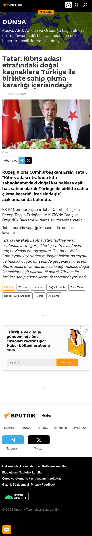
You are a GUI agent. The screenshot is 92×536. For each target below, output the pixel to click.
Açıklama (53, 295)
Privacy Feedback (43, 484)
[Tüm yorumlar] (6, 529)
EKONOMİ (59, 428)
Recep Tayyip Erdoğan (17, 295)
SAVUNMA (78, 428)
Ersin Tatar (76, 287)
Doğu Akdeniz (56, 287)
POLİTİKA (41, 428)
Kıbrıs (39, 295)
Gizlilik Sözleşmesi (15, 484)
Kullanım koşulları (55, 466)
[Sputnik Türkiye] (13, 7)
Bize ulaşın (10, 472)
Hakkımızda (10, 466)
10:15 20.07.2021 (14, 94)
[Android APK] (16, 497)
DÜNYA (8, 287)
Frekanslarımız (30, 466)
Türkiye (23, 287)
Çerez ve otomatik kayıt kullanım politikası (32, 478)
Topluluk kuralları (31, 472)
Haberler (38, 287)
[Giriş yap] (76, 4)
